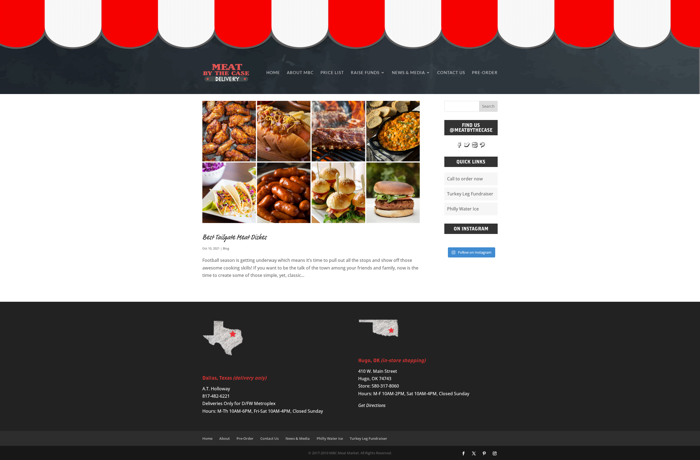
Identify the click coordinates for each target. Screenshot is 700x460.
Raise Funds (365, 72)
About (224, 438)
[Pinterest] (484, 453)
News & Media (408, 72)
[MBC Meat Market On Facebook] (459, 145)
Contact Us (451, 72)
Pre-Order (485, 72)
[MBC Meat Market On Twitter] (467, 145)
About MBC (300, 72)
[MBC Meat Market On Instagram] (474, 145)
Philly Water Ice (463, 209)
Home (273, 72)
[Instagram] (495, 453)
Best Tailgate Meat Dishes (234, 237)
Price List (332, 72)
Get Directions (372, 405)
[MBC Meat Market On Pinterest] (482, 145)
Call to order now (465, 179)
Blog (226, 248)
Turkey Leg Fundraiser (470, 194)
